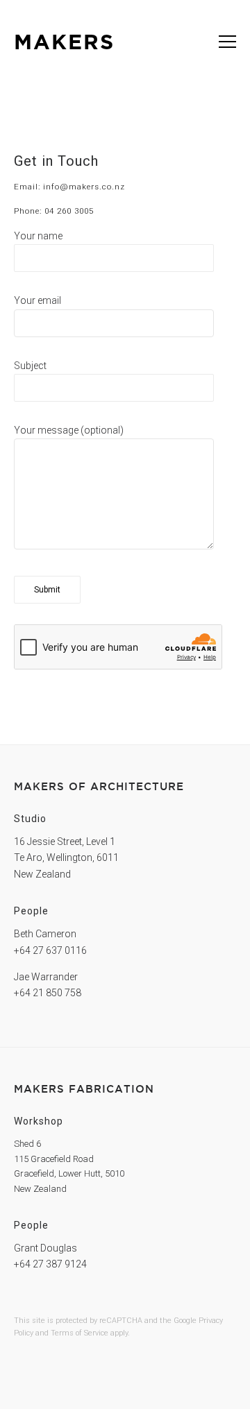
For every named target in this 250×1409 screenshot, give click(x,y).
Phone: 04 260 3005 (54, 211)
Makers (64, 41)
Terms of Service (79, 1333)
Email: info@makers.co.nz (69, 186)
